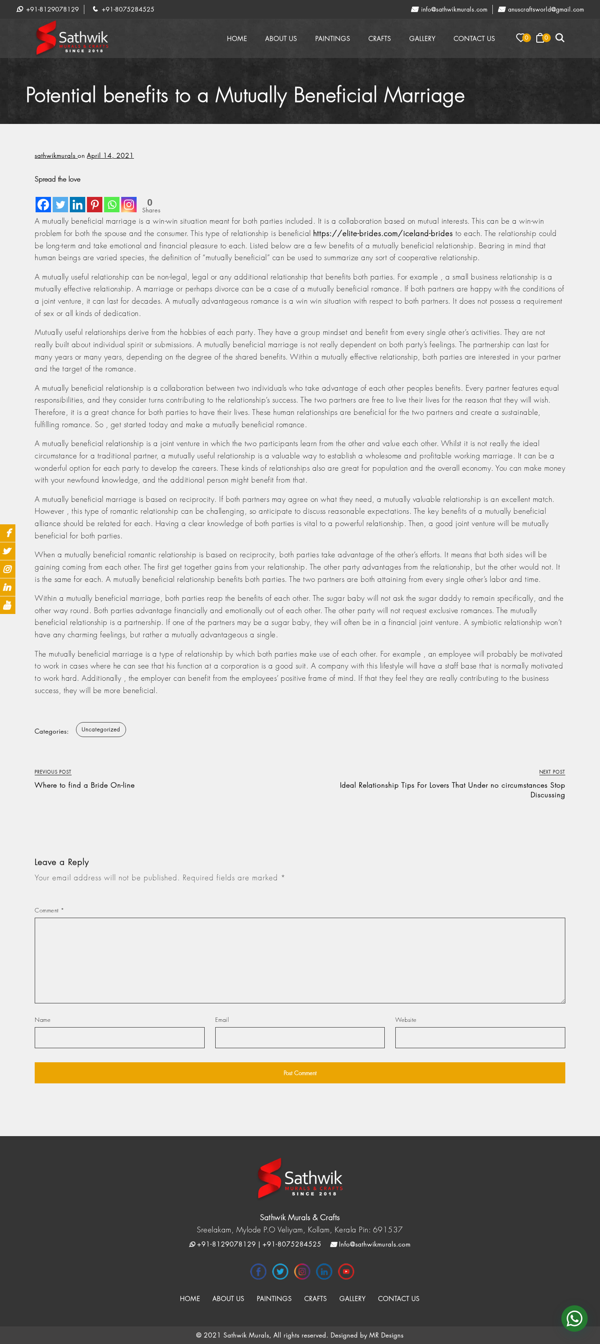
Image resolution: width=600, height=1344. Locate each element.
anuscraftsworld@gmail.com (545, 9)
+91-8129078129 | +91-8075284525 (258, 1244)
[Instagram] (129, 198)
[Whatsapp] (111, 198)
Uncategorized (101, 729)
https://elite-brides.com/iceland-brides (383, 233)
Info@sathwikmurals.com (453, 9)
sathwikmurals (56, 155)
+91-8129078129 (51, 9)
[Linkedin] (77, 198)
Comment (50, 910)
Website (406, 1020)
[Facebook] (43, 198)
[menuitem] (237, 38)
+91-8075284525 (127, 9)
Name (43, 1020)
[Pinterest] (94, 198)
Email (222, 1020)
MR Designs (386, 1335)
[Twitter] (60, 198)
